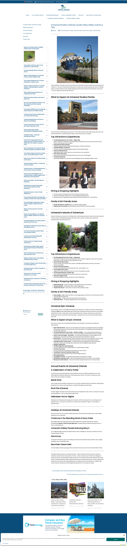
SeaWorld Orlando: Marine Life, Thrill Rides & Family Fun (35, 279)
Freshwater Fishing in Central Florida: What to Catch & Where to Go (35, 263)
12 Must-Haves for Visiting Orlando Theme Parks (33, 241)
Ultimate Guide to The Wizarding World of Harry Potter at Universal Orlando (95, 502)
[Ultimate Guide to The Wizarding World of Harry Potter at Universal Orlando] (96, 482)
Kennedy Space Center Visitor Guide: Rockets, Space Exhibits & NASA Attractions (33, 187)
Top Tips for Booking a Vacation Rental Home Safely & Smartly (34, 231)
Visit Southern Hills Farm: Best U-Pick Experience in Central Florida (33, 65)
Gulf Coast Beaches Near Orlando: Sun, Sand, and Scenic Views (34, 253)
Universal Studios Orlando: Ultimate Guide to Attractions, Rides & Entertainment (80, 30)
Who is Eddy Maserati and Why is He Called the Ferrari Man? (33, 93)
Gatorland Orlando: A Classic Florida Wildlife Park (33, 192)
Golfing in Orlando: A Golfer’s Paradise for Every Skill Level (34, 269)
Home (27, 15)
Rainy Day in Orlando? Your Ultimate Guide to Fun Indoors (34, 159)
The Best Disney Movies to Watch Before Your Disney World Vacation (34, 115)
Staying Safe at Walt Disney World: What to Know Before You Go (35, 226)
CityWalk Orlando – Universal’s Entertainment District (32, 135)
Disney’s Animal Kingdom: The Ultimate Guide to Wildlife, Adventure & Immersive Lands (34, 215)
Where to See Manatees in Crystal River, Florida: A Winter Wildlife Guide (34, 76)
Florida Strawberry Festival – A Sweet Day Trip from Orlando (34, 164)
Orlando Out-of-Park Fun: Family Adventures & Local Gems (32, 274)
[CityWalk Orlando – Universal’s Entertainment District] (77, 482)
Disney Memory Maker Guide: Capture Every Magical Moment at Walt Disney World (34, 248)
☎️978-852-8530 (28, 2)
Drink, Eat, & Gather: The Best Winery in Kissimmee (34, 181)
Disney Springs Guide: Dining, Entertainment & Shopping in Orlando (68, 470)
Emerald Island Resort (52, 15)
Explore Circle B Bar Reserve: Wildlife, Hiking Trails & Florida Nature (33, 47)
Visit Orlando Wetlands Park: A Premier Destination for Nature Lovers (34, 81)
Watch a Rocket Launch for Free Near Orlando (33, 209)
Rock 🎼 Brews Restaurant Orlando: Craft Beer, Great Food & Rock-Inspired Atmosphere (34, 104)
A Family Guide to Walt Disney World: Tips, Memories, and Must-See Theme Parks (35, 284)
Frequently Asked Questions (56, 18)
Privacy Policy (5, 543)
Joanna (54, 30)
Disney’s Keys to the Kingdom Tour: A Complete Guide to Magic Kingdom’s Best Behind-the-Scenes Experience (34, 175)
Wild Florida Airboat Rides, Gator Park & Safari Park (34, 98)
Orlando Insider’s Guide (73, 18)
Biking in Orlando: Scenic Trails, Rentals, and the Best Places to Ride (34, 258)
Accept (115, 539)
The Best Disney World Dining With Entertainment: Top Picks (33, 236)
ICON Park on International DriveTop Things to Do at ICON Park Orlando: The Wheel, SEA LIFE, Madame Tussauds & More (34, 142)
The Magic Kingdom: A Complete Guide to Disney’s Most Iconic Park (34, 221)
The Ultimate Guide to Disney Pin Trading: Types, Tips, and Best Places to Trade (34, 153)
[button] (124, 535)
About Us (81, 15)
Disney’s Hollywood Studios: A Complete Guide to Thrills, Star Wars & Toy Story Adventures (34, 87)
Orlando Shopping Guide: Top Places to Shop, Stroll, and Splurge (34, 120)
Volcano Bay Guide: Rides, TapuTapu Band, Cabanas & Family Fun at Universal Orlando (58, 502)
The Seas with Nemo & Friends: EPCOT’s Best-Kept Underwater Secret (85, 474)
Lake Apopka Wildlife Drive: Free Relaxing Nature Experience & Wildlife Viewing (34, 109)
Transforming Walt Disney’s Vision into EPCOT (33, 71)
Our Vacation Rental (38, 15)
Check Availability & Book (68, 15)
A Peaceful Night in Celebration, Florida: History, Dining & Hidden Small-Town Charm (34, 204)
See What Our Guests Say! (93, 15)
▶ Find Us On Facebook (62, 2)
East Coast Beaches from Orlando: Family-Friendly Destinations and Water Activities (34, 148)
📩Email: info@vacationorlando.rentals (44, 2)
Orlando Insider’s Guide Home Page (32, 24)
